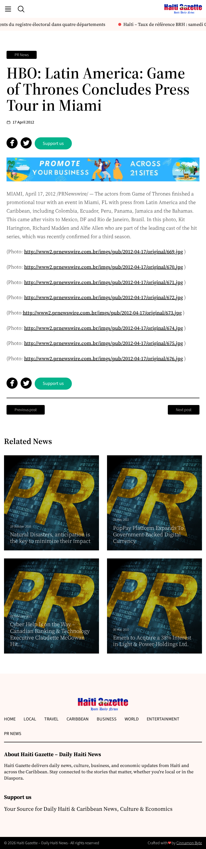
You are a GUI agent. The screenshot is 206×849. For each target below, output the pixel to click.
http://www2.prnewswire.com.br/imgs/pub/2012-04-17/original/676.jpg (103, 358)
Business (107, 719)
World (132, 719)
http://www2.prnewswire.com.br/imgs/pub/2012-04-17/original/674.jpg (103, 328)
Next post (183, 410)
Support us (53, 143)
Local (30, 719)
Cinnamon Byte (189, 843)
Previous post (26, 410)
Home (10, 719)
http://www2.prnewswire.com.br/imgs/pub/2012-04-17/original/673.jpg (102, 312)
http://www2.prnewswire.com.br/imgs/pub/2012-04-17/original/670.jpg (103, 266)
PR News (22, 55)
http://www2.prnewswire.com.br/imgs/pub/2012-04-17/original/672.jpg (103, 297)
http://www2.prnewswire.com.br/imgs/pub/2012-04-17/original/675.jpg (103, 343)
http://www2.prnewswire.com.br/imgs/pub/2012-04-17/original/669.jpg (103, 251)
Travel (51, 719)
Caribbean (78, 719)
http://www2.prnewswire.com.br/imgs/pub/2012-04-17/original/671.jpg (103, 282)
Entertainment (163, 719)
